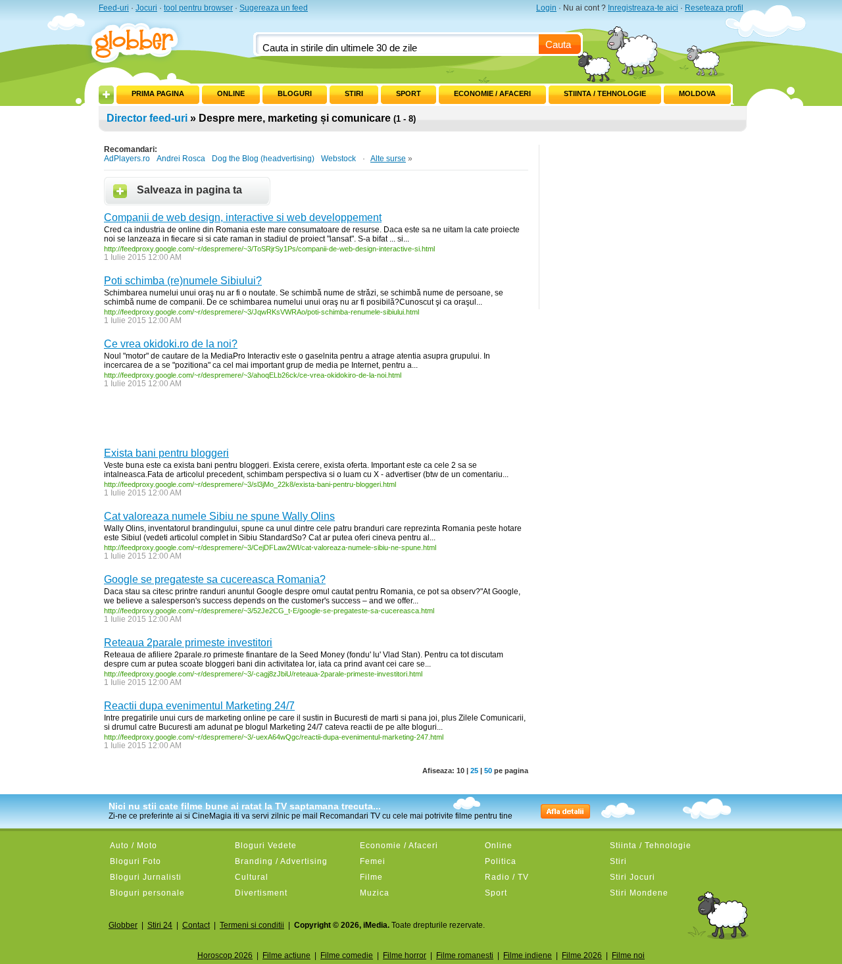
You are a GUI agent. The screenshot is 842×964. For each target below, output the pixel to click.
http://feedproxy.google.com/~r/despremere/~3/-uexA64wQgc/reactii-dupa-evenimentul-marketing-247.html (273, 737)
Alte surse (388, 158)
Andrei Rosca (181, 158)
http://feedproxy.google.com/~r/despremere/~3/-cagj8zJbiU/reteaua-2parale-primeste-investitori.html (263, 674)
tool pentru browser (198, 8)
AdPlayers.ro (127, 158)
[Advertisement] (258, 421)
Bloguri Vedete (266, 845)
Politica (500, 861)
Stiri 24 (159, 925)
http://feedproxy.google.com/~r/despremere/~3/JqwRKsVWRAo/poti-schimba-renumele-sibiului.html (261, 312)
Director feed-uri (147, 118)
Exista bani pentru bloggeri (166, 453)
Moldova (697, 93)
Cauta (558, 44)
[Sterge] (191, 91)
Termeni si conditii (252, 925)
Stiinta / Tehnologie (605, 93)
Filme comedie (346, 955)
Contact (196, 925)
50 (488, 770)
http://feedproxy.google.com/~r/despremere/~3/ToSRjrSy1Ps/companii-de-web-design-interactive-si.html (269, 249)
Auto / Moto (133, 845)
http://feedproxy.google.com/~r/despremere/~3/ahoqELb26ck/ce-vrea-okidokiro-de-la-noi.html (252, 375)
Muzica (374, 893)
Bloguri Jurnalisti (146, 877)
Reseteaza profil (714, 8)
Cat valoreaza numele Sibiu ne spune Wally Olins (219, 516)
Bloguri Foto (135, 861)
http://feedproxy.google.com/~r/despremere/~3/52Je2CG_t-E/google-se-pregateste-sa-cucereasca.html (269, 611)
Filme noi (628, 955)
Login (546, 8)
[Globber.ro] (141, 40)
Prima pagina (158, 93)
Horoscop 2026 (225, 955)
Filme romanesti (464, 955)
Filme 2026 (582, 955)
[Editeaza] (123, 91)
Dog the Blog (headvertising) (263, 158)
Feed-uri (114, 8)
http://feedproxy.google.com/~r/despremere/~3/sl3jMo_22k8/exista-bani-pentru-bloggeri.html (250, 484)
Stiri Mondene (639, 893)
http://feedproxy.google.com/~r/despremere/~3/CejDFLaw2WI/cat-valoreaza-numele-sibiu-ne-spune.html (270, 547)
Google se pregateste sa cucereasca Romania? (215, 579)
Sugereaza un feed (273, 8)
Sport (408, 93)
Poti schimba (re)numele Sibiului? (183, 280)
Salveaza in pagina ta (189, 189)
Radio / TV (507, 877)
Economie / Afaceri (492, 93)
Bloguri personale (147, 893)
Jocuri (146, 8)
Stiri (354, 93)
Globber (123, 925)
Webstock (338, 158)
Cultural (251, 877)
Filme (371, 877)
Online (231, 93)
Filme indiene (527, 955)
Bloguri (295, 93)
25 (474, 770)
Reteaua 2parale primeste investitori (188, 642)
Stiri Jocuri (632, 877)
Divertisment (261, 893)
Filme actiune (286, 955)
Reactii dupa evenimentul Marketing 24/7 (199, 705)
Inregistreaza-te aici (643, 8)
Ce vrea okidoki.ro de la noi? (170, 343)
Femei (372, 861)
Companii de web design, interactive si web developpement (243, 217)
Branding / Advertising (281, 861)
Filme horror (404, 955)
